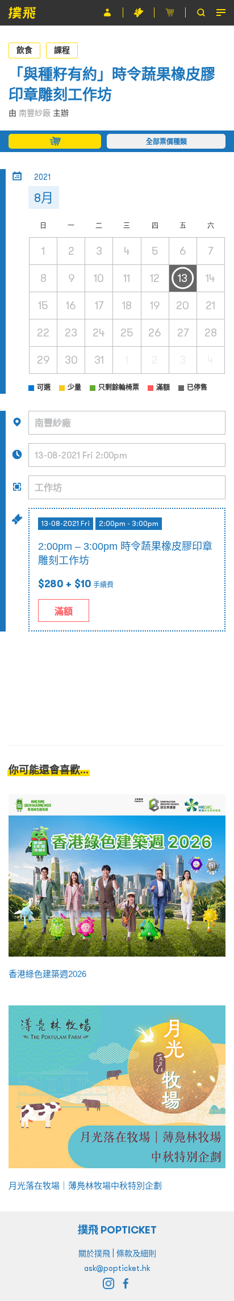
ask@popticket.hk (117, 1268)
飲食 (24, 50)
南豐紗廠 (35, 113)
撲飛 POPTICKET (117, 1229)
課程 (62, 50)
